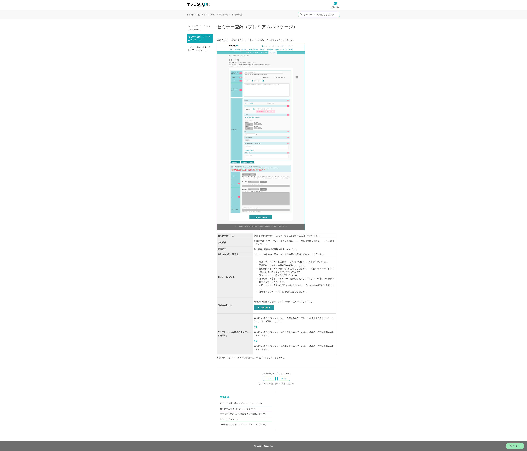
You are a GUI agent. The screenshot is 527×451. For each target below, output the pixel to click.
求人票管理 (223, 14)
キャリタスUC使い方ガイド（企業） (201, 14)
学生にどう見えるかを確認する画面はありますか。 (243, 414)
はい (269, 379)
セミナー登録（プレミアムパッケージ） (199, 38)
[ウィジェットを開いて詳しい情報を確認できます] (515, 446)
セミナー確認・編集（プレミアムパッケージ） (199, 48)
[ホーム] (198, 5)
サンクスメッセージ (229, 419)
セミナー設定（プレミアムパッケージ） (199, 28)
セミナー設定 (237, 14)
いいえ (283, 379)
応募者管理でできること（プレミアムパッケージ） (243, 424)
